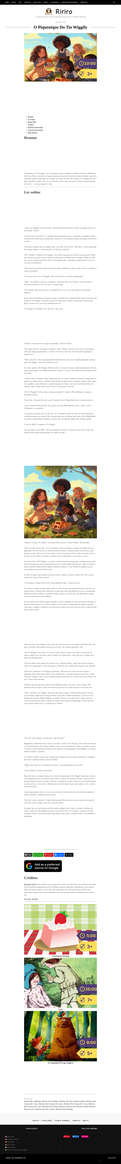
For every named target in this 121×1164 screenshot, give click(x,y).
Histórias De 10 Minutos (32, 1101)
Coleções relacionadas (35, 130)
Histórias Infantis (80, 1101)
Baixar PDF (32, 122)
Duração (27, 2)
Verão (60, 1009)
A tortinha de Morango (60, 956)
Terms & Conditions (62, 1120)
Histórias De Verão (66, 1101)
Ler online (31, 119)
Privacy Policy (47, 1120)
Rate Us (86, 1120)
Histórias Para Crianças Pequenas (53, 1106)
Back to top (112, 1158)
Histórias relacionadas (35, 127)
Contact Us (76, 1120)
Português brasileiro (70, 2)
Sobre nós (83, 2)
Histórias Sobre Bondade (64, 1109)
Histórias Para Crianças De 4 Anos (51, 1104)
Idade (14, 2)
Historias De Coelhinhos (50, 1101)
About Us (35, 1120)
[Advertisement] (60, 100)
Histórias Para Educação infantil (77, 1106)
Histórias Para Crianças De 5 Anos (76, 1104)
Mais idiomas (32, 132)
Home (7, 2)
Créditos (31, 124)
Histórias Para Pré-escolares (45, 1109)
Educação (37, 2)
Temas (46, 2)
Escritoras (55, 2)
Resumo (30, 116)
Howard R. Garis (60, 22)
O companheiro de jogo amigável (60, 1063)
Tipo (20, 2)
